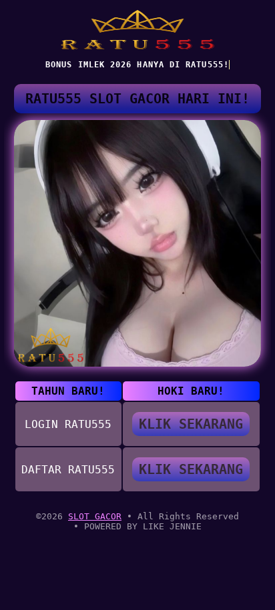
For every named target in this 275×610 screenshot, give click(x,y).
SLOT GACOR (94, 516)
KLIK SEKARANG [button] (191, 424)
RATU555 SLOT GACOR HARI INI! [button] (137, 99)
